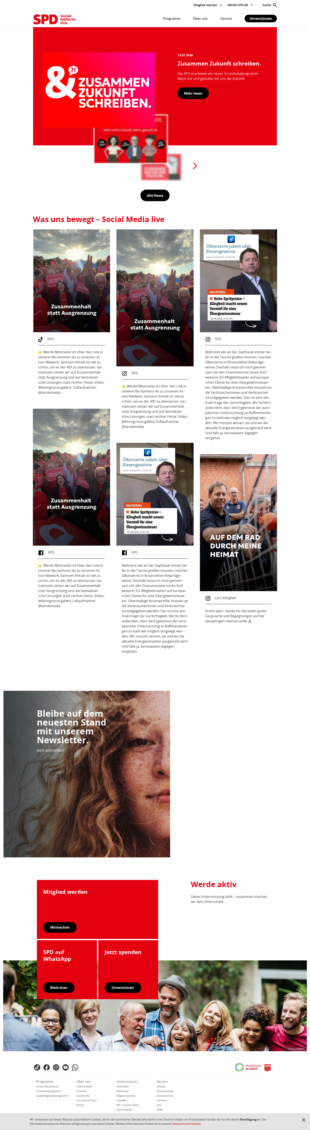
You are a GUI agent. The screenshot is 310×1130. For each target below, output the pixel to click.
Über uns (83, 1081)
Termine (162, 1100)
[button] (303, 1120)
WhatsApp (122, 1091)
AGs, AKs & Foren (86, 1100)
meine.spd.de (124, 1109)
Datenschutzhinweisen (186, 1124)
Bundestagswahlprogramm (52, 1096)
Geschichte (82, 1096)
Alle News (155, 195)
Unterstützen (260, 18)
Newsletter (122, 1086)
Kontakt (161, 1086)
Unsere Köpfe (84, 1086)
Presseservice (165, 1096)
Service (162, 1081)
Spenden (121, 1100)
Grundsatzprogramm (48, 1091)
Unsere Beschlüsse (47, 1086)
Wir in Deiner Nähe (127, 1105)
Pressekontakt (165, 1091)
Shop (160, 1109)
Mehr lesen (193, 93)
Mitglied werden (125, 1096)
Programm (44, 1081)
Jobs (159, 1105)
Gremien (81, 1091)
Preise (80, 1105)
